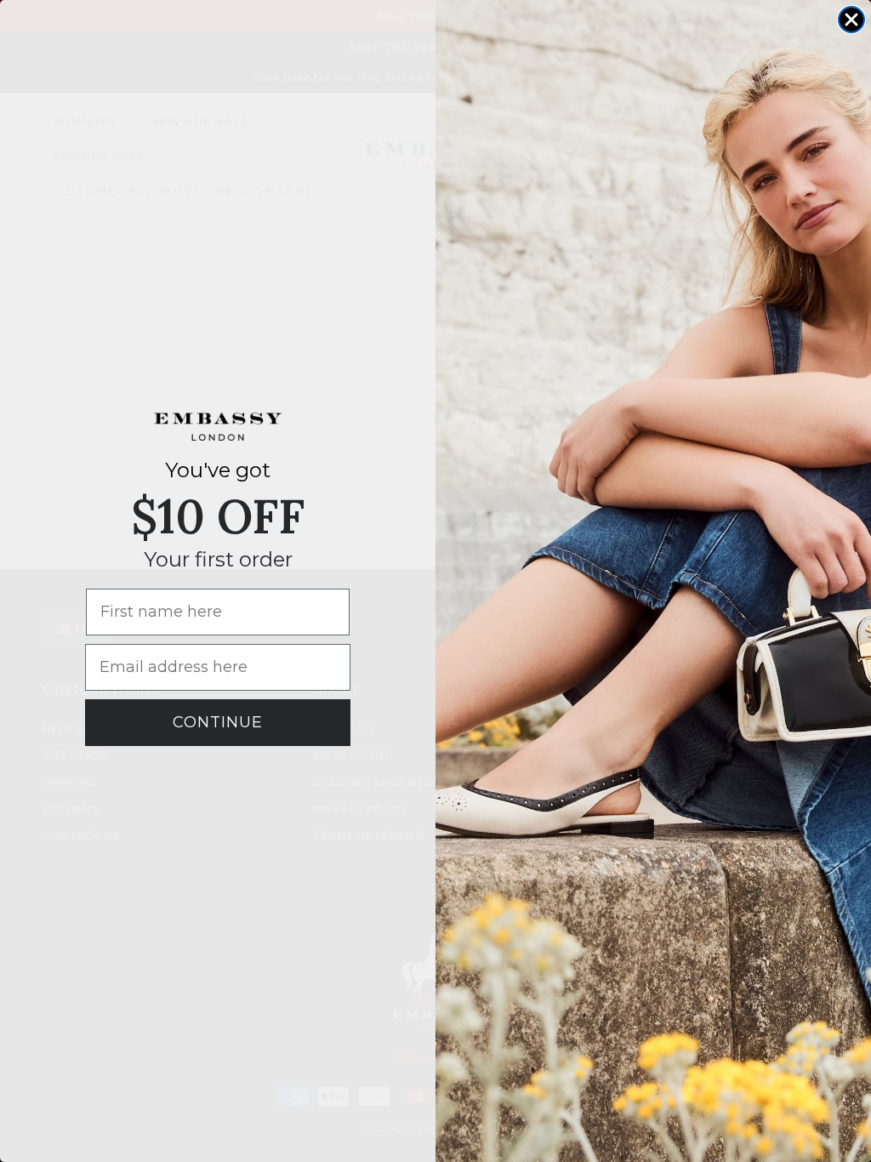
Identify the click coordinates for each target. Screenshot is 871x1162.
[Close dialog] (851, 19)
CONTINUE (218, 722)
